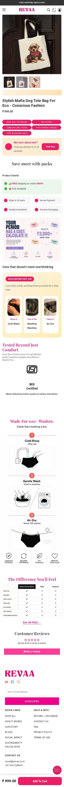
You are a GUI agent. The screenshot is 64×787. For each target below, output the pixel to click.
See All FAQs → (32, 622)
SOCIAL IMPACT (13, 737)
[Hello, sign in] (59, 9)
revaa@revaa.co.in (15, 761)
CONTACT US (41, 721)
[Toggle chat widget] (57, 770)
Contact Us (12, 755)
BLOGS (9, 732)
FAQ (36, 726)
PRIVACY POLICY (43, 732)
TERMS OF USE (42, 737)
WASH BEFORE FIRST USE (20, 279)
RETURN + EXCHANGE (46, 716)
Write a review (32, 651)
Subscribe (32, 701)
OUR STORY (11, 726)
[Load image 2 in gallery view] (21, 82)
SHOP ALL (10, 716)
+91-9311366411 (14, 765)
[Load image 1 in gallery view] (9, 82)
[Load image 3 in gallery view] (34, 82)
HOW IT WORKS (13, 721)
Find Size (50, 146)
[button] (5, 9)
